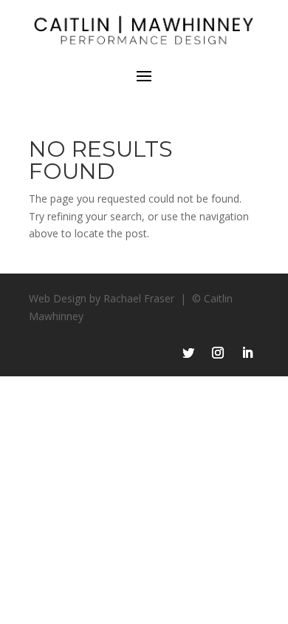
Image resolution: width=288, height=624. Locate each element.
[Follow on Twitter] (188, 352)
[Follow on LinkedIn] (247, 352)
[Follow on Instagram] (218, 352)
